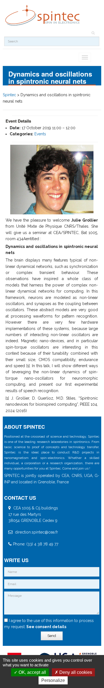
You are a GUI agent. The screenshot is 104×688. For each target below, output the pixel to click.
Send (51, 636)
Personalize (53, 680)
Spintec (9, 95)
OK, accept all (31, 672)
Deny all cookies (75, 672)
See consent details (46, 626)
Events (40, 134)
